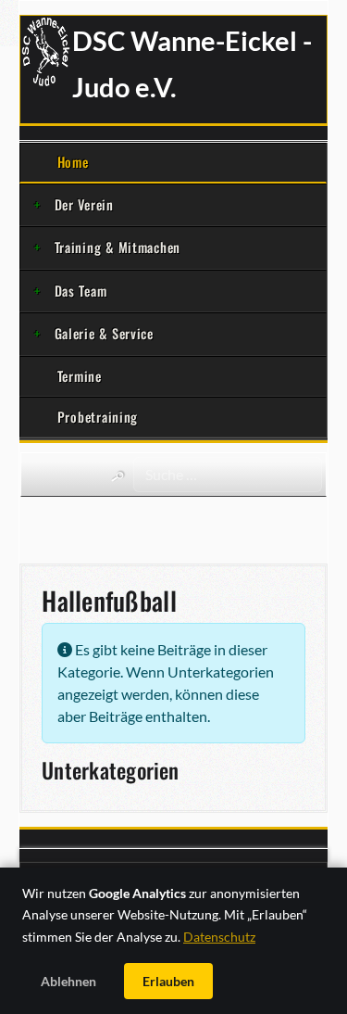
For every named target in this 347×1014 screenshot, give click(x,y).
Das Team (81, 290)
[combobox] (227, 474)
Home (73, 161)
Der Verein (84, 204)
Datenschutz (219, 936)
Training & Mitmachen (117, 247)
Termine (79, 376)
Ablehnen (68, 981)
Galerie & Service (104, 333)
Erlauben (168, 981)
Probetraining (97, 416)
